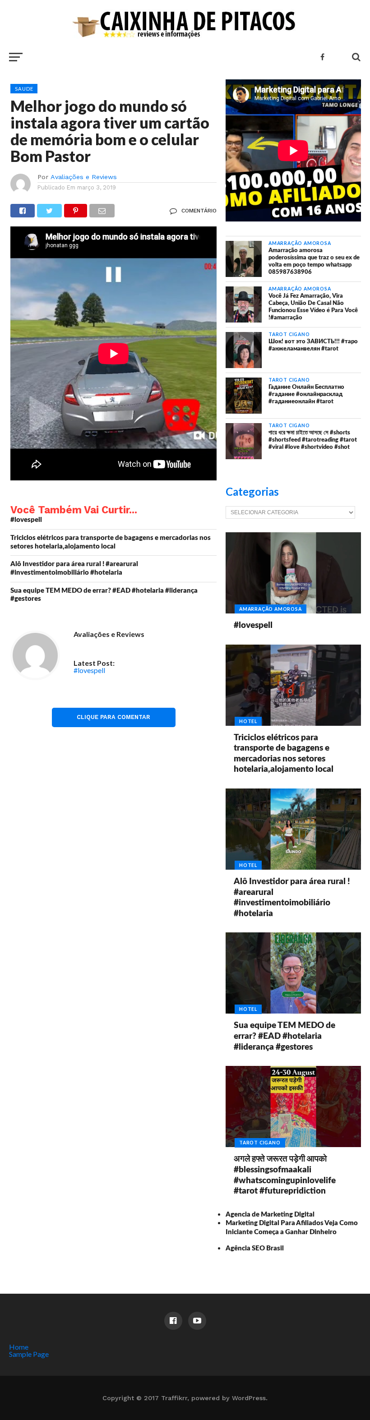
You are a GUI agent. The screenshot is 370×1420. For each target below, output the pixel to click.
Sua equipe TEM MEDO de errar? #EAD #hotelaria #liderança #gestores (104, 595)
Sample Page (29, 1354)
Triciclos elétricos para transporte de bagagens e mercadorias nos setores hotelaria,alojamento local (110, 542)
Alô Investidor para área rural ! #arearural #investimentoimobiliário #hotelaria (74, 568)
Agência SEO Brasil (255, 1248)
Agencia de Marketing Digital (270, 1214)
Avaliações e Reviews (84, 176)
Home (18, 1346)
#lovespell (26, 519)
